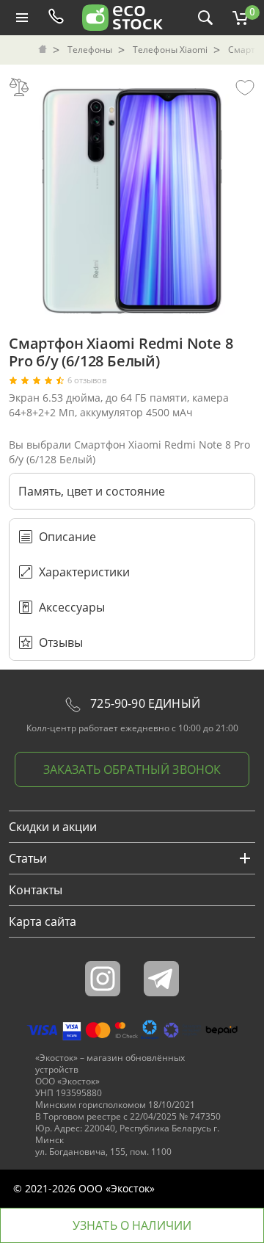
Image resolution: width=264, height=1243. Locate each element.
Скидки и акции (53, 827)
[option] (132, 197)
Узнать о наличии (132, 1225)
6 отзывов (86, 380)
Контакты (35, 890)
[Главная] (44, 50)
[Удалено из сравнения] (19, 86)
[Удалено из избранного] (245, 86)
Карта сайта (42, 921)
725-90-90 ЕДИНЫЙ (143, 703)
